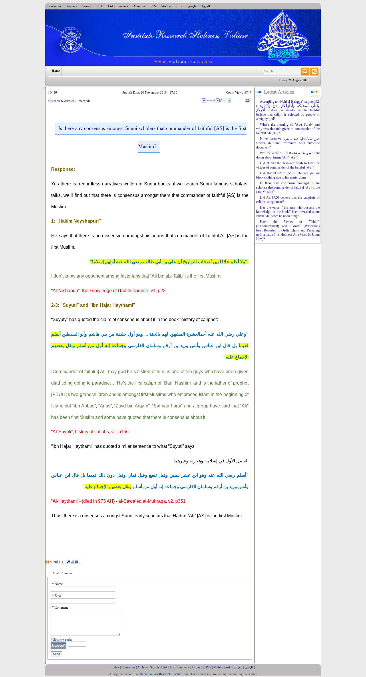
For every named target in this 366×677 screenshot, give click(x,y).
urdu (179, 6)
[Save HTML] (235, 100)
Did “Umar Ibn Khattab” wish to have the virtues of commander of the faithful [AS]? (288, 165)
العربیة (206, 6)
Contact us (54, 6)
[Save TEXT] (229, 100)
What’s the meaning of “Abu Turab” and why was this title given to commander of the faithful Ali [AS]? (288, 128)
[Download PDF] (241, 100)
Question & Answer (61, 100)
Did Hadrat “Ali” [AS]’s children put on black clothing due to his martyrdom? (288, 175)
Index (115, 667)
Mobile (166, 6)
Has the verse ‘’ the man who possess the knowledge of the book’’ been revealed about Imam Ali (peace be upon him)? (288, 211)
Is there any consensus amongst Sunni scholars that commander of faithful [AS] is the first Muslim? (288, 187)
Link (100, 6)
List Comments (118, 6)
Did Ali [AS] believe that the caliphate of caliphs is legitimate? (288, 199)
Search (86, 6)
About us (139, 6)
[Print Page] (247, 100)
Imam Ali (83, 100)
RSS (153, 6)
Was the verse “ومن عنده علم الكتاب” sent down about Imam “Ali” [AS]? (288, 155)
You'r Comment (63, 573)
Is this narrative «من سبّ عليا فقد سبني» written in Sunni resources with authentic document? (288, 143)
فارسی (192, 6)
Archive (72, 6)
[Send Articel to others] (222, 100)
